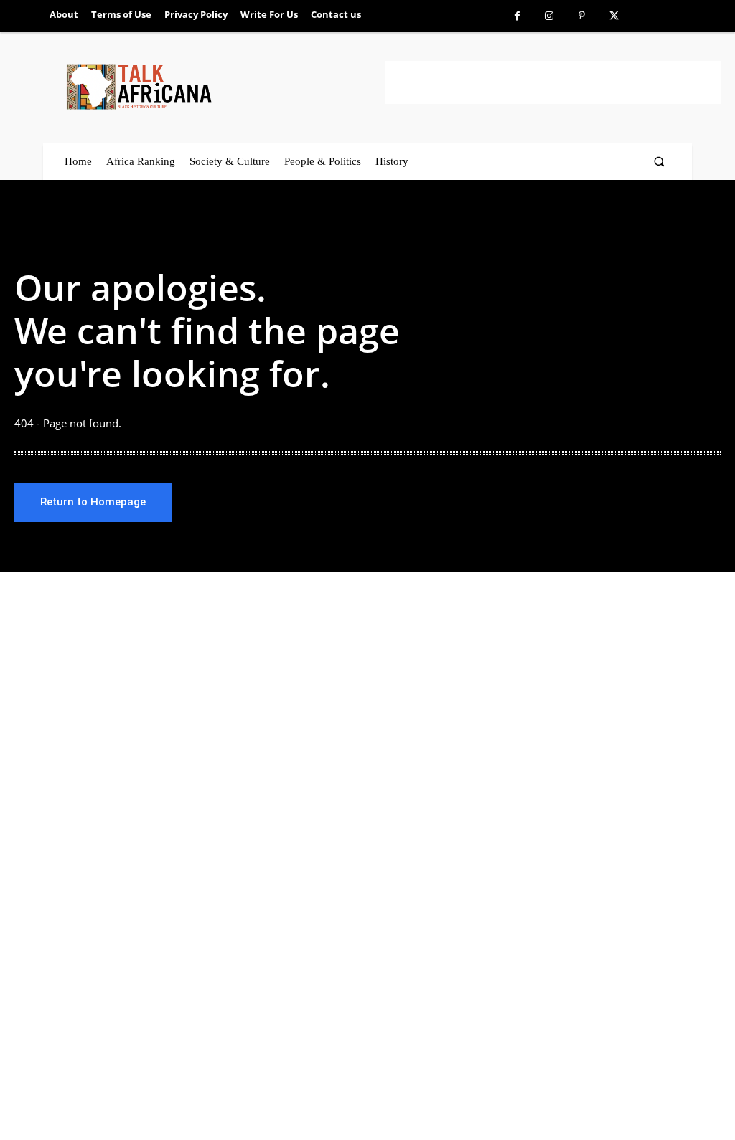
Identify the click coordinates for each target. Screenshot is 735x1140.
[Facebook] (517, 16)
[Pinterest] (581, 16)
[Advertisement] (553, 82)
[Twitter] (614, 16)
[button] (659, 161)
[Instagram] (549, 16)
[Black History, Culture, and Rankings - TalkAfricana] (223, 86)
